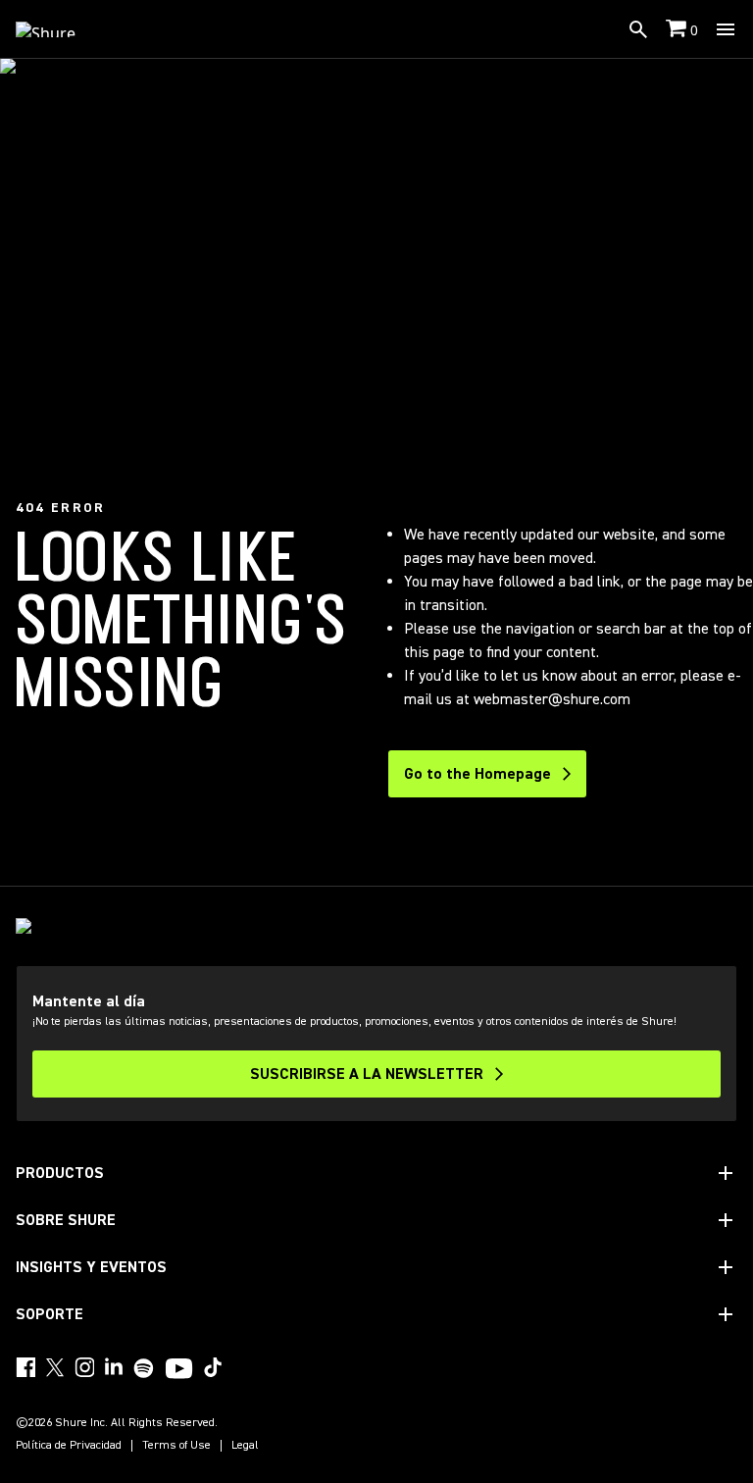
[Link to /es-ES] (58, 29)
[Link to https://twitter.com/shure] (55, 1367)
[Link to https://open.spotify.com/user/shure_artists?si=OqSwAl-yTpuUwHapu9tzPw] (144, 1368)
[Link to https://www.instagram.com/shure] (84, 1367)
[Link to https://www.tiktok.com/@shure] (213, 1367)
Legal (245, 1446)
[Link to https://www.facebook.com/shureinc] (25, 1367)
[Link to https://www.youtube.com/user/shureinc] (179, 1370)
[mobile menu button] (725, 29)
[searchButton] (638, 29)
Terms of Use (176, 1446)
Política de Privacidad (69, 1446)
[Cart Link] (678, 30)
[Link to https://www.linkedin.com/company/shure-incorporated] (114, 1367)
